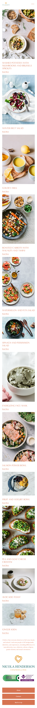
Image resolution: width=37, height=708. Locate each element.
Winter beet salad (12, 128)
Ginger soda (9, 629)
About (18, 690)
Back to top (18, 702)
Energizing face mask (14, 405)
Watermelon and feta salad (18, 310)
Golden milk (9, 188)
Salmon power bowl (14, 465)
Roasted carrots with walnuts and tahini (15, 249)
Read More (5, 72)
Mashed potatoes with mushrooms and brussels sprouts (17, 66)
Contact (18, 696)
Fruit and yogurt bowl (16, 499)
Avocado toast (11, 597)
